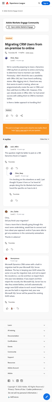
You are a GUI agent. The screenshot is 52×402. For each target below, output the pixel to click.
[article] (26, 158)
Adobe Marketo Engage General (13, 11)
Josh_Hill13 (15, 147)
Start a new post (21, 130)
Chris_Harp (15, 58)
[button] (12, 53)
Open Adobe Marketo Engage (22, 27)
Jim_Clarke (14, 211)
